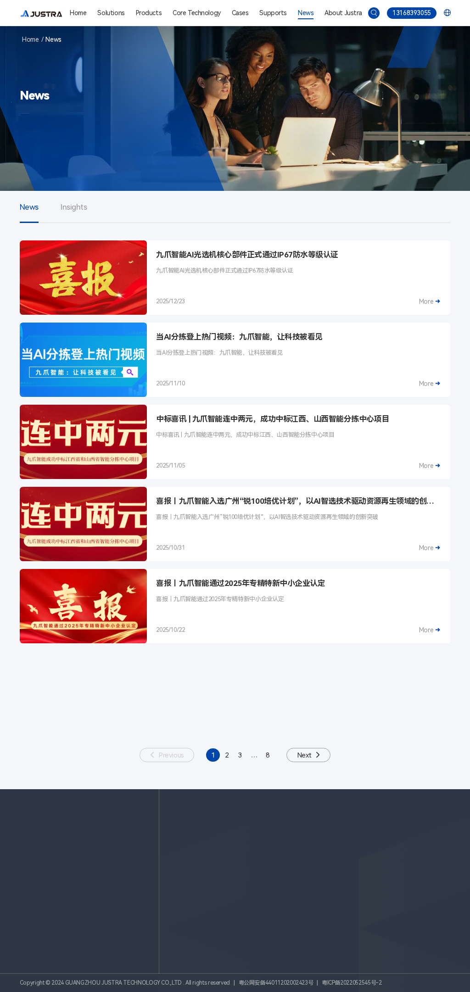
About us (304, 900)
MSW (381, 840)
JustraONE (306, 851)
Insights (74, 207)
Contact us (307, 911)
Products (149, 13)
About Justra (343, 13)
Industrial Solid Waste (405, 863)
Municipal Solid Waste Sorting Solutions (238, 840)
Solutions (110, 13)
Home (78, 13)
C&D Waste (390, 851)
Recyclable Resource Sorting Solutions (235, 829)
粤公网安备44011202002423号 (276, 983)
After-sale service (232, 911)
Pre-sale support (231, 900)
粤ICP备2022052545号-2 (352, 983)
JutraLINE (304, 863)
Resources (221, 923)
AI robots (304, 840)
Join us (300, 923)
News (305, 13)
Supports (273, 13)
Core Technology (197, 13)
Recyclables (390, 829)
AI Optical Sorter (315, 829)
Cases (240, 13)
